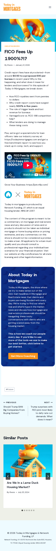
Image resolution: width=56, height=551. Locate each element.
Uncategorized (12, 46)
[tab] (22, 510)
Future (9, 389)
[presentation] (28, 460)
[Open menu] (50, 7)
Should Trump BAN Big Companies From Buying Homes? (14, 408)
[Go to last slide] (8, 476)
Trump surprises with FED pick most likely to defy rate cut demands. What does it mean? (42, 411)
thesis (10, 65)
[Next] (48, 476)
